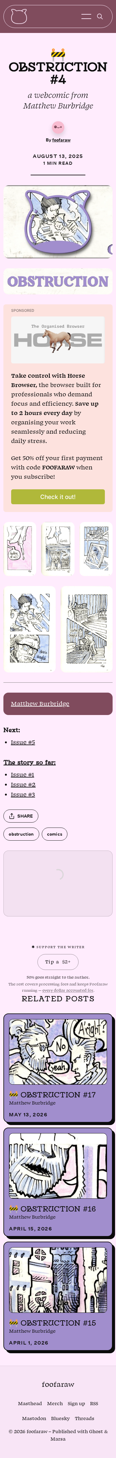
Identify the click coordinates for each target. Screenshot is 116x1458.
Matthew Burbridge (40, 704)
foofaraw (61, 140)
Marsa (58, 1439)
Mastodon (34, 1418)
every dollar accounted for (67, 990)
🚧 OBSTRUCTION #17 (52, 1094)
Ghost (96, 1431)
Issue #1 (22, 775)
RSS (94, 1403)
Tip (58, 961)
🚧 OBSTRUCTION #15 (52, 1322)
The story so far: (29, 762)
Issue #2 (23, 785)
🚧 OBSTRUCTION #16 (52, 1208)
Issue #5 (23, 742)
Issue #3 (23, 795)
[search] (100, 16)
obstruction (21, 834)
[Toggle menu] (86, 16)
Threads (84, 1418)
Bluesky (60, 1418)
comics (54, 834)
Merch (55, 1403)
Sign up (76, 1403)
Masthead (30, 1403)
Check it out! (58, 497)
